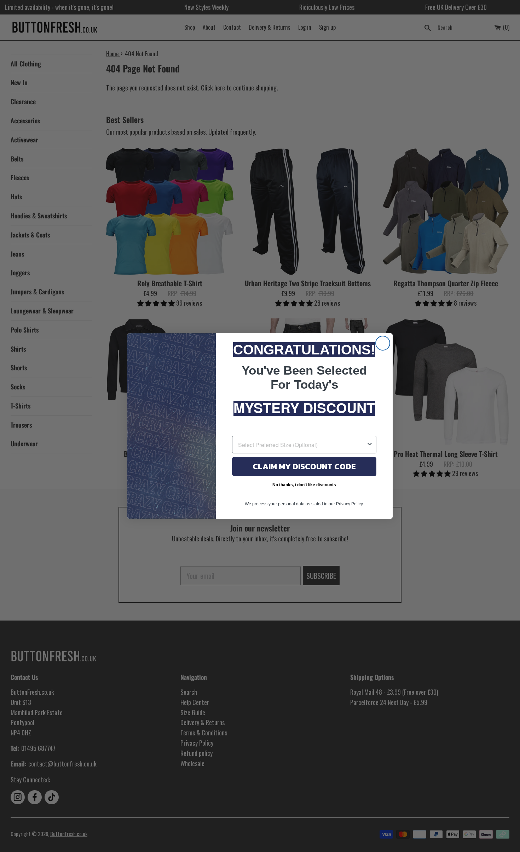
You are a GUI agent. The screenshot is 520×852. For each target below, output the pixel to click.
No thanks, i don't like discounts (304, 484)
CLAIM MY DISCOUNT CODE (304, 466)
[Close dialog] (383, 343)
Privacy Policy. (349, 503)
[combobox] (302, 444)
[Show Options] (369, 444)
